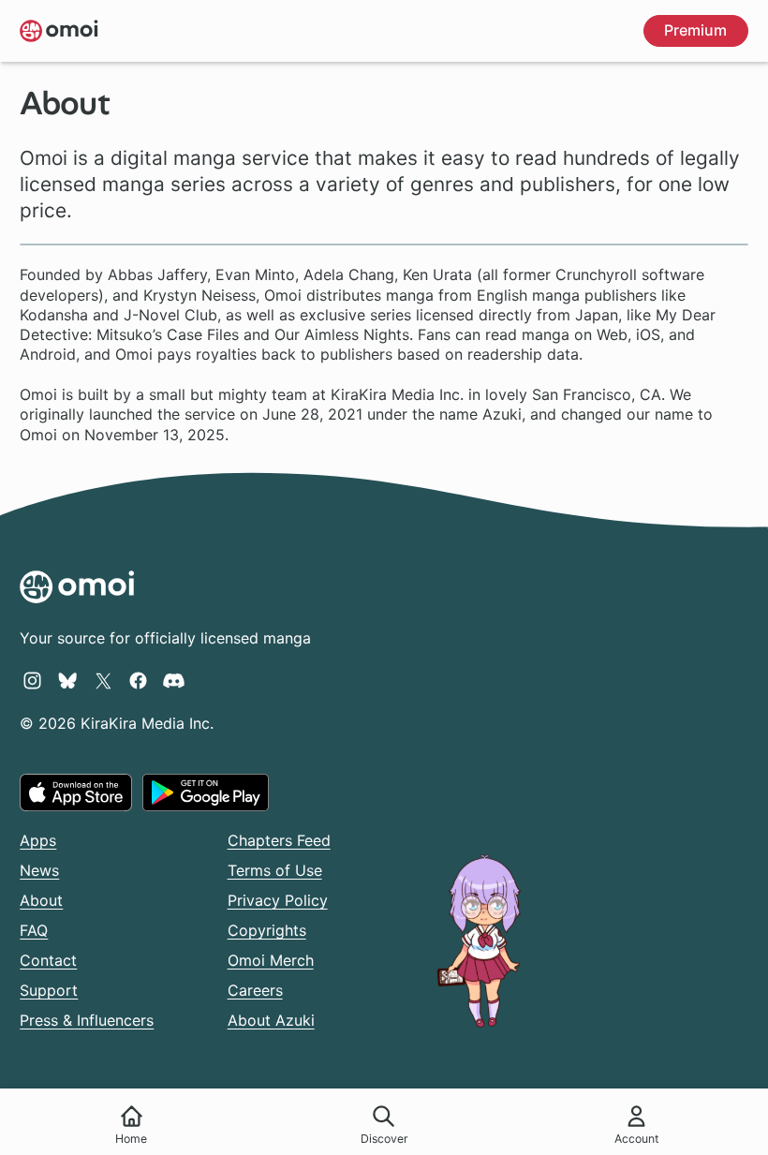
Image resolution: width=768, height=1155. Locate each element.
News (39, 870)
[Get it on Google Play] (205, 792)
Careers (255, 990)
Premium (695, 30)
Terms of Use (275, 870)
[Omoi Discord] (173, 680)
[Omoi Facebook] (138, 680)
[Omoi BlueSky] (68, 680)
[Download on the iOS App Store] (76, 792)
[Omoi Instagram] (32, 680)
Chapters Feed (279, 840)
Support (49, 990)
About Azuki (271, 1020)
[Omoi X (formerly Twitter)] (103, 680)
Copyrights (267, 930)
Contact (48, 960)
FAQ (34, 930)
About (41, 900)
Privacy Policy (278, 900)
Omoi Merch (271, 960)
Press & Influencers (87, 1020)
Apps (38, 840)
